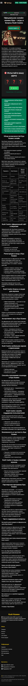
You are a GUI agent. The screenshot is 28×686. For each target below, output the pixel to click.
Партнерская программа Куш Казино (14, 131)
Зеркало (3, 647)
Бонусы (3, 631)
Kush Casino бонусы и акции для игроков (12, 110)
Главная (3, 629)
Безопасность (5, 651)
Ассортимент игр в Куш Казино (12, 113)
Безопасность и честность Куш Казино (14, 126)
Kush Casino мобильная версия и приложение (13, 116)
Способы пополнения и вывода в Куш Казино (14, 120)
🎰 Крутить (14, 88)
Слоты (3, 633)
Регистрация (22, 2)
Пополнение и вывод (6, 649)
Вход (16, 2)
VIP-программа (5, 653)
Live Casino (4, 635)
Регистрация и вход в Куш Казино (13, 107)
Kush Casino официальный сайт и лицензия (13, 104)
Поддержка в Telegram (9, 666)
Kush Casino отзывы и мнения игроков (14, 128)
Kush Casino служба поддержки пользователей (12, 123)
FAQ (2, 655)
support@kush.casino (8, 664)
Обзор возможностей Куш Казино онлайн (13, 101)
